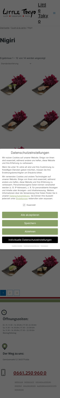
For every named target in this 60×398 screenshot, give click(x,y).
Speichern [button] (30, 223)
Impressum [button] (44, 246)
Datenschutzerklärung (19, 196)
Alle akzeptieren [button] (30, 214)
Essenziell (31, 205)
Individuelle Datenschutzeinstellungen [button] (30, 239)
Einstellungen (22, 198)
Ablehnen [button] (30, 231)
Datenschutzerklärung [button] (31, 246)
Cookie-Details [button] (17, 246)
